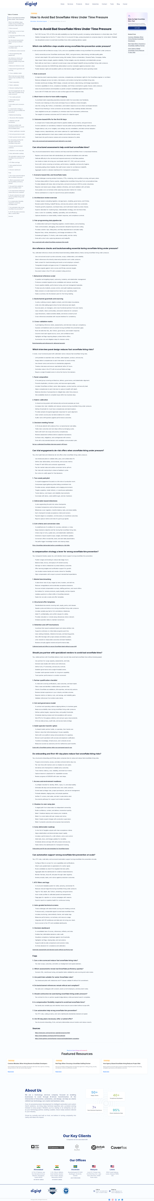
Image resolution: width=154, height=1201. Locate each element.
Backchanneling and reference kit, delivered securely (48, 343)
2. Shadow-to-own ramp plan (16, 150)
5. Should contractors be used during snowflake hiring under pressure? (16, 196)
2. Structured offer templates (16, 117)
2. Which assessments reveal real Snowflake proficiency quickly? (16, 181)
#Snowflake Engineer (42, 21)
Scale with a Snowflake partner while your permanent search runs (52, 747)
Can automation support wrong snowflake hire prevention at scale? (17, 158)
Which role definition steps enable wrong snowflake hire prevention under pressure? (16, 23)
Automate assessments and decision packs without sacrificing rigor (52, 949)
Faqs (10, 172)
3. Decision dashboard (14, 169)
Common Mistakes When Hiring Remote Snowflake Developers (136, 39)
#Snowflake (33, 21)
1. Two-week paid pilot (14, 97)
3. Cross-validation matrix (15, 73)
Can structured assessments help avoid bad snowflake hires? (16, 41)
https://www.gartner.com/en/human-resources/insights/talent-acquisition (57, 1038)
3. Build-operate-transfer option (17, 137)
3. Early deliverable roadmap (16, 153)
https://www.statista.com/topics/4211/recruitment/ (50, 1035)
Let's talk (137, 28)
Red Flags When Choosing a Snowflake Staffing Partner (136, 44)
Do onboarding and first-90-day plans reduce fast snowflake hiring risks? (16, 141)
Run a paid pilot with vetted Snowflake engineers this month (50, 242)
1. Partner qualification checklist (17, 131)
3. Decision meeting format (16, 88)
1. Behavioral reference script (16, 66)
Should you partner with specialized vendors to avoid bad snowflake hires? (16, 127)
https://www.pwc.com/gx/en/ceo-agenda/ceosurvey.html (52, 1033)
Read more (11, 1071)
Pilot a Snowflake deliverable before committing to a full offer (51, 545)
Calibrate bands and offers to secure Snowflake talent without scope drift (54, 646)
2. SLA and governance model (16, 134)
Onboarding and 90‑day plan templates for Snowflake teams (50, 848)
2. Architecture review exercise (17, 50)
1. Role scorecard (13, 28)
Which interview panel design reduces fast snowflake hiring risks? (16, 77)
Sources (11, 216)
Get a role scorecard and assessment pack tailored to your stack (51, 141)
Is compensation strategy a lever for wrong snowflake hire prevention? (17, 110)
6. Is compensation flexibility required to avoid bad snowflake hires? (16, 203)
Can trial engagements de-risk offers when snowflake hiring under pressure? (16, 92)
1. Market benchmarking (15, 115)
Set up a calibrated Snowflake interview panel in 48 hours (49, 444)
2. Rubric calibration (14, 85)
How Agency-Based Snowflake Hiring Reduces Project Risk (136, 50)
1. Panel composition (14, 82)
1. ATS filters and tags (14, 162)
